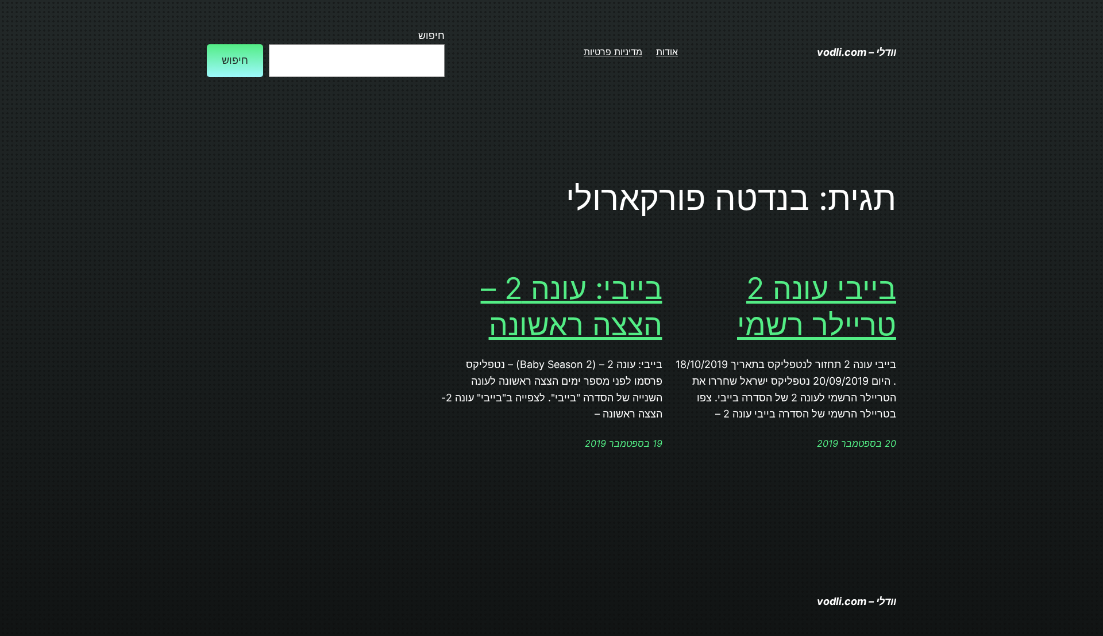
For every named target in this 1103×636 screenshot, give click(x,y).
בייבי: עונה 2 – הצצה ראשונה (571, 306)
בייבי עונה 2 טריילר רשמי (816, 306)
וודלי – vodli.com (856, 52)
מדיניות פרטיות (613, 52)
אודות (667, 52)
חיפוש (431, 35)
